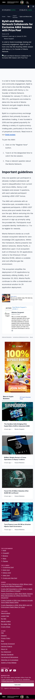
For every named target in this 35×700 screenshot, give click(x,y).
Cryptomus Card (8, 567)
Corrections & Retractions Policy (21, 337)
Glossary (4, 635)
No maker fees (6, 624)
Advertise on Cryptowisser (9, 660)
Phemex (5, 561)
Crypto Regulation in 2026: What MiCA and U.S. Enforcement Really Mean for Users (16, 606)
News (9, 16)
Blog (2, 641)
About (31, 337)
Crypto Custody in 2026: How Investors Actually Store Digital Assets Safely (17, 601)
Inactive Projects (6, 646)
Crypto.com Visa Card (10, 578)
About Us (4, 649)
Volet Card (6, 575)
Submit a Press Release (8, 662)
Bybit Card (6, 570)
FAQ (2, 633)
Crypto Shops (5, 627)
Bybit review (10, 135)
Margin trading (6, 621)
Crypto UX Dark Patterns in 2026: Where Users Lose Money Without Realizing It (16, 585)
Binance (5, 556)
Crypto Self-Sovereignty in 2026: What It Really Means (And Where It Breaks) (16, 590)
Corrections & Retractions (9, 657)
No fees (3, 619)
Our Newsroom (6, 652)
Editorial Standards (7, 337)
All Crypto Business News (25, 398)
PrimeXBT (6, 553)
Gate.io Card (7, 573)
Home (3, 16)
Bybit (4, 550)
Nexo (4, 558)
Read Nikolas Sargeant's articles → (19, 308)
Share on (4, 34)
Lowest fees (5, 616)
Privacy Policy (5, 638)
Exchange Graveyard (8, 644)
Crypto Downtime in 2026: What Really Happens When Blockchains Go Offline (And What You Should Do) (17, 596)
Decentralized (5, 613)
